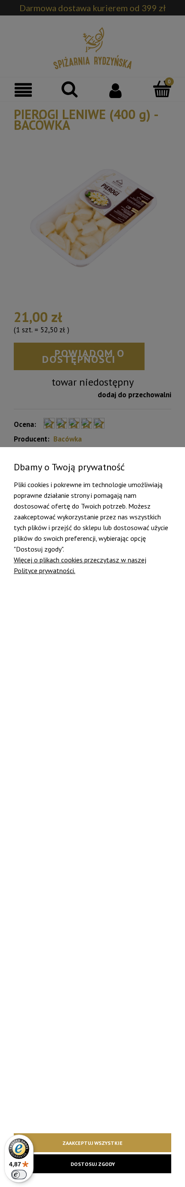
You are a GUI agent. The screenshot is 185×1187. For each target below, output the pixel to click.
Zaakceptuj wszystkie (92, 1143)
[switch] (19, 1174)
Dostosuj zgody (93, 1164)
